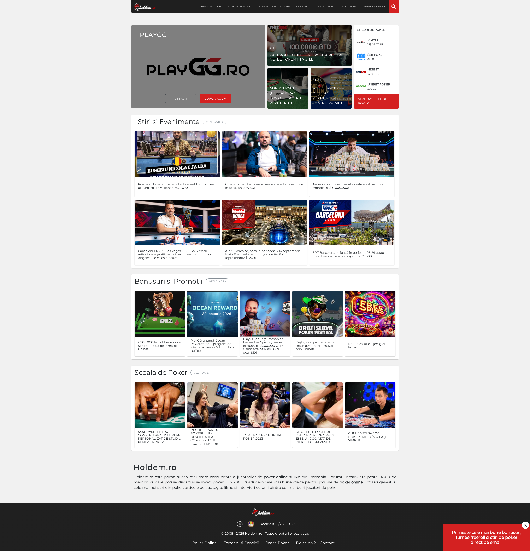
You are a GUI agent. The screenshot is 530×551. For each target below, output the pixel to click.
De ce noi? (306, 543)
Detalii (180, 98)
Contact (327, 543)
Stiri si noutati (210, 6)
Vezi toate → (214, 121)
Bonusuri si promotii (274, 6)
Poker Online (204, 543)
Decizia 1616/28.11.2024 (277, 524)
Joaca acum (215, 98)
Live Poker (348, 6)
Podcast (302, 6)
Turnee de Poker (375, 6)
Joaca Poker (324, 6)
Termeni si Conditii (241, 543)
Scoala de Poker (240, 6)
